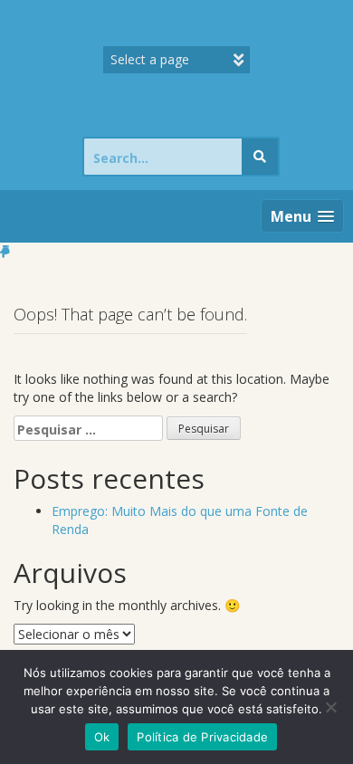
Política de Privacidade (202, 737)
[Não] (330, 707)
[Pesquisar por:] (88, 428)
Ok (102, 737)
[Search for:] (163, 157)
